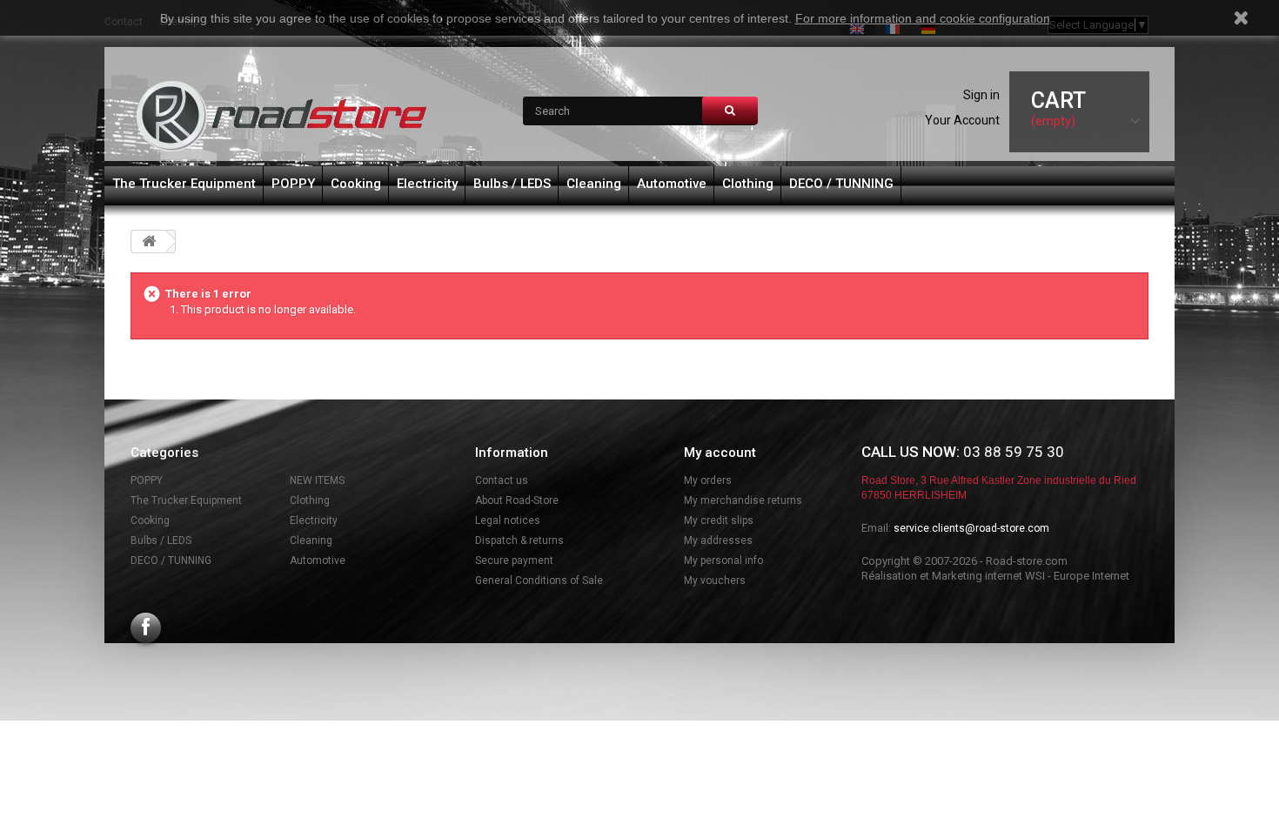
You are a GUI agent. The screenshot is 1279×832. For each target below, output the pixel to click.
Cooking (356, 183)
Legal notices (507, 520)
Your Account (962, 120)
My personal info (723, 560)
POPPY (293, 183)
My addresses (718, 540)
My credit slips (718, 520)
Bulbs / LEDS (512, 183)
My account (720, 452)
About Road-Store (517, 500)
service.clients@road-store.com (971, 528)
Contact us (501, 480)
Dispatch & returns (519, 540)
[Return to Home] (148, 241)
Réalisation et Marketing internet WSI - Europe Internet (995, 575)
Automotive (671, 183)
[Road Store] (283, 116)
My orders (708, 480)
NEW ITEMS (317, 480)
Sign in (981, 95)
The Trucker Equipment (184, 183)
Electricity (427, 183)
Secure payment (514, 560)
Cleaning (593, 183)
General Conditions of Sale (539, 580)
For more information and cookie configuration (922, 18)
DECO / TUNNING (841, 183)
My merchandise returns (743, 500)
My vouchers (715, 580)
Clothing (747, 183)
